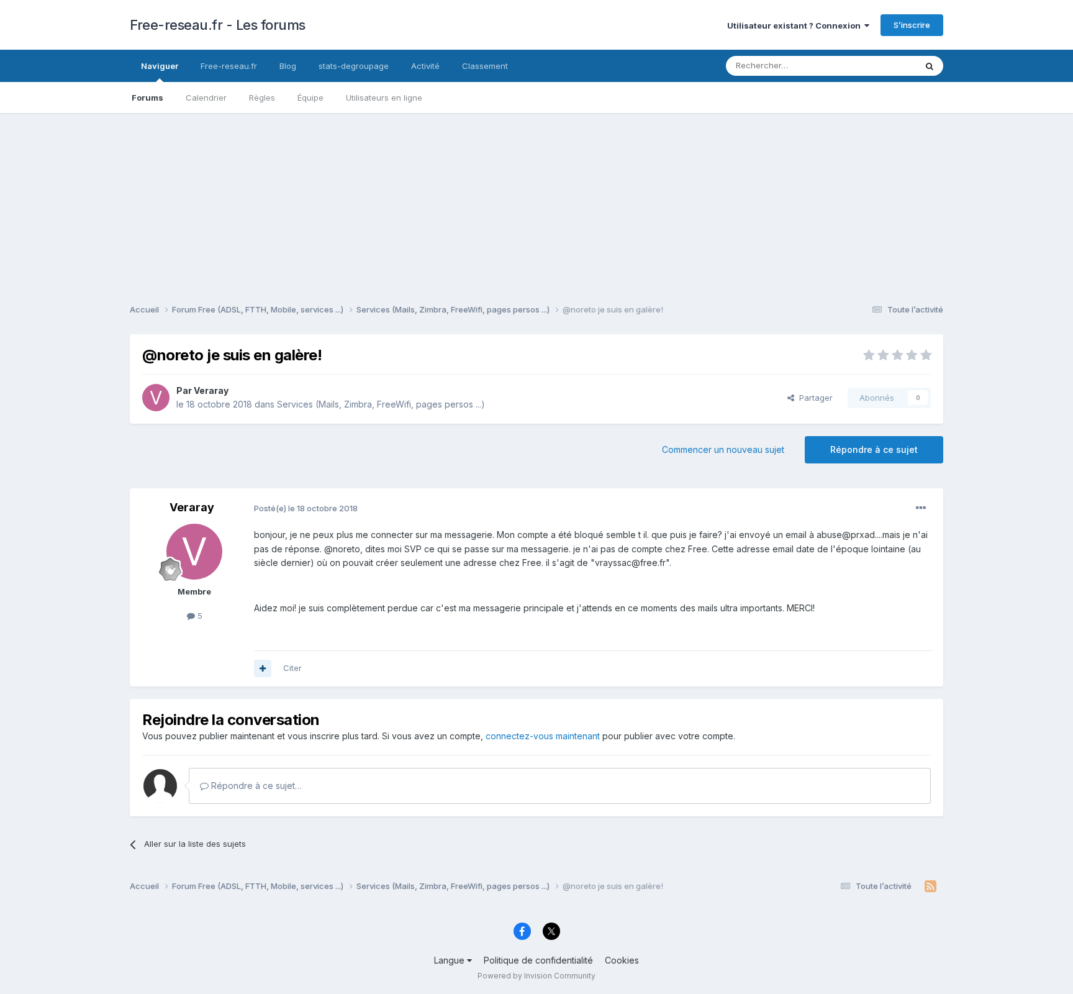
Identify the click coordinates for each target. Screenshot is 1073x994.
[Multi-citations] (262, 668)
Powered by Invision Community (536, 975)
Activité (425, 66)
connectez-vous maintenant (543, 736)
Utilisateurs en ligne (384, 98)
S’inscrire (912, 25)
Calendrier (206, 98)
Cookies (622, 960)
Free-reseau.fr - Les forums (218, 25)
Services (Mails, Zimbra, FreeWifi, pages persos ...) (381, 404)
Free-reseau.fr (229, 66)
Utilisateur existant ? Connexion (795, 25)
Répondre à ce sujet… (255, 785)
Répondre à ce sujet (874, 449)
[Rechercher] (929, 66)
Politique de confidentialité (538, 960)
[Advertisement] (536, 200)
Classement (485, 66)
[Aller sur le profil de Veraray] (156, 397)
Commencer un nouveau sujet (723, 449)
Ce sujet (884, 65)
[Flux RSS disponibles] (930, 886)
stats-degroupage (354, 66)
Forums (147, 98)
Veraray (211, 390)
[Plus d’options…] (920, 508)
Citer (292, 668)
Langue (450, 960)
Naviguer (159, 66)
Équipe (310, 98)
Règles (262, 98)
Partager (813, 398)
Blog (287, 66)
